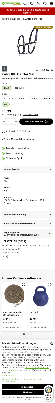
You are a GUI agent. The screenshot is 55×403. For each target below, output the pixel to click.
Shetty (34, 99)
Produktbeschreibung (15, 214)
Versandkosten (30, 114)
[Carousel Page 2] (28, 334)
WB (5, 104)
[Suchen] (25, 3)
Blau (6, 88)
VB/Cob (47, 99)
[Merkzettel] (31, 3)
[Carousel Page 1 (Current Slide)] (24, 334)
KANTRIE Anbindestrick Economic (12, 313)
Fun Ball (33, 312)
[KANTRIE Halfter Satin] (27, 41)
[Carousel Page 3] (32, 334)
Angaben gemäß (27, 78)
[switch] (48, 398)
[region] (27, 45)
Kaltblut (10, 99)
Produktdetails (11, 169)
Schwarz (19, 88)
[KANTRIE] (4, 68)
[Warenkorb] (45, 3)
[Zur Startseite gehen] (11, 4)
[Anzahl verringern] (4, 122)
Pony (21, 99)
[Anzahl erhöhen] (16, 122)
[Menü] (50, 3)
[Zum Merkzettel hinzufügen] (23, 284)
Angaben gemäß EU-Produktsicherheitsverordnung (21, 233)
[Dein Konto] (38, 3)
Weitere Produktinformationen (19, 224)
